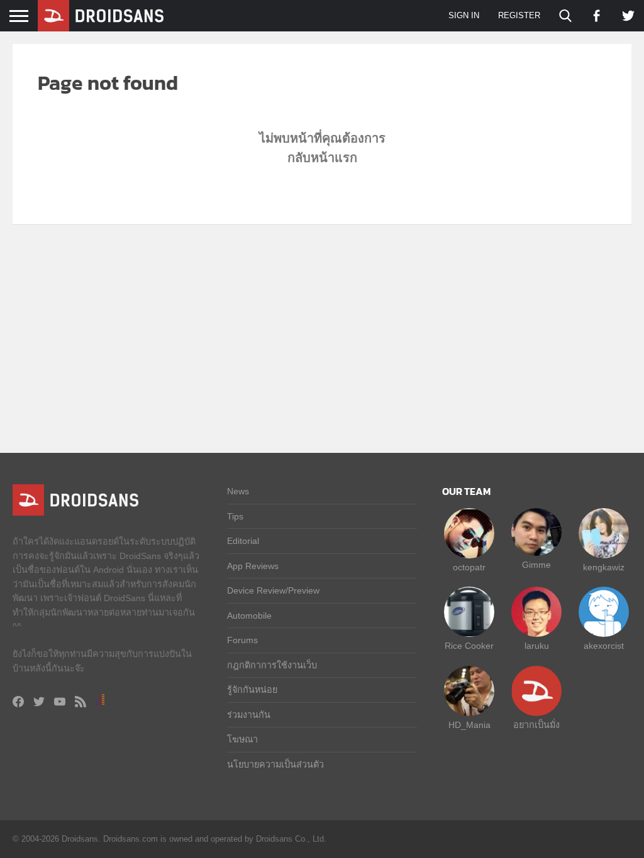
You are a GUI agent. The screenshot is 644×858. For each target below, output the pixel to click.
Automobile (249, 616)
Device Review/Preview (273, 590)
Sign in (463, 15)
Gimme (536, 565)
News (238, 491)
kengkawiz (604, 567)
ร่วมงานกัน (248, 715)
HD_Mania (469, 725)
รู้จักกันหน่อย (252, 690)
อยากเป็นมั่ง (536, 725)
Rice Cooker (469, 646)
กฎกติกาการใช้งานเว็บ (272, 665)
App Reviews (253, 566)
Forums (242, 640)
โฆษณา (242, 739)
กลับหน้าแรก (322, 158)
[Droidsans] (101, 15)
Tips (235, 516)
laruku (537, 646)
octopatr (469, 567)
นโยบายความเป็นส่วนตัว (275, 764)
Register (519, 15)
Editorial (243, 541)
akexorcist (604, 646)
